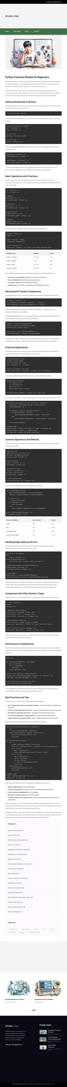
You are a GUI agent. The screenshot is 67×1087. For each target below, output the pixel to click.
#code (12, 16)
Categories (17, 31)
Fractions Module (13, 929)
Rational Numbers (26, 929)
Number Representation (34, 932)
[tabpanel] (18, 991)
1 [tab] (26, 1010)
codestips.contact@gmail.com (54, 2)
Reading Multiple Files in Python (14, 999)
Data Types (22, 932)
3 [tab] (29, 1010)
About (27, 31)
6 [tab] (36, 1010)
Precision (52, 929)
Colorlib (53, 1084)
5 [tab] (33, 1010)
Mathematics (12, 932)
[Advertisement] (41, 16)
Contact (36, 31)
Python (44, 929)
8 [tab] (39, 1010)
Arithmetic (36, 929)
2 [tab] (28, 1010)
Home (7, 31)
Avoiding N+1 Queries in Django (44, 999)
